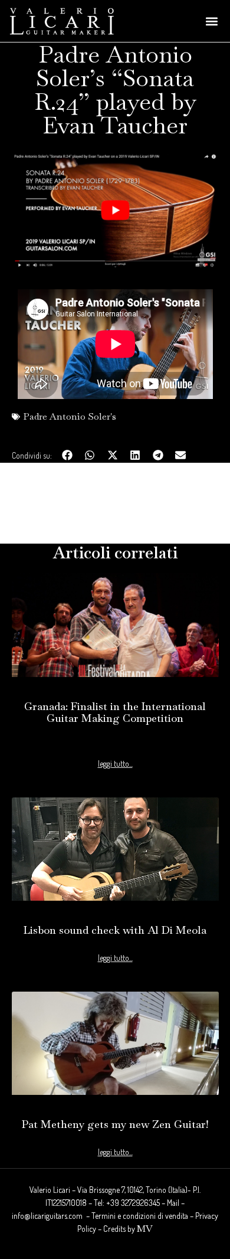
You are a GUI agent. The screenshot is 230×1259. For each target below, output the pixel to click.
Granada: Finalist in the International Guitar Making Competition (115, 712)
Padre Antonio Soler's (69, 416)
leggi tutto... (115, 764)
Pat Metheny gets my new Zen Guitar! (115, 1124)
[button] (211, 21)
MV (145, 1228)
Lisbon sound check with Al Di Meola (115, 930)
